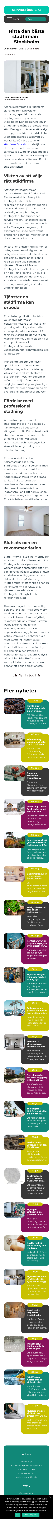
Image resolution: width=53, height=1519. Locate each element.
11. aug (35, 700)
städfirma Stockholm (17, 144)
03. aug (35, 801)
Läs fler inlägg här (26, 675)
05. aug (35, 768)
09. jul (35, 1237)
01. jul (35, 1305)
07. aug (35, 734)
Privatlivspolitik (31, 1515)
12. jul (35, 1170)
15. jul (35, 1137)
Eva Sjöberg (33, 48)
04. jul (35, 1271)
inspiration (9, 54)
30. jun (35, 1372)
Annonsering (26, 1493)
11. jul (35, 1204)
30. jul (35, 969)
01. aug (35, 902)
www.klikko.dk (29, 1477)
